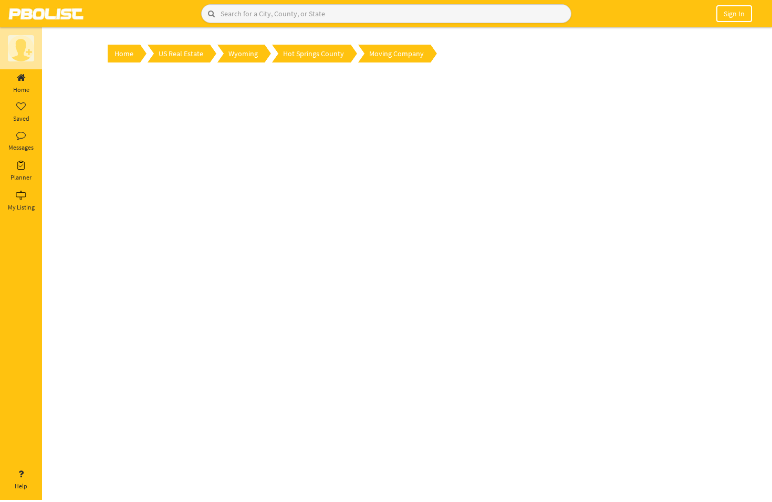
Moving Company (396, 53)
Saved (21, 118)
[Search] (211, 14)
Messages (21, 147)
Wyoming (243, 53)
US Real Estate (181, 53)
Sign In (734, 13)
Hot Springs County (313, 53)
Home (21, 89)
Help (21, 486)
